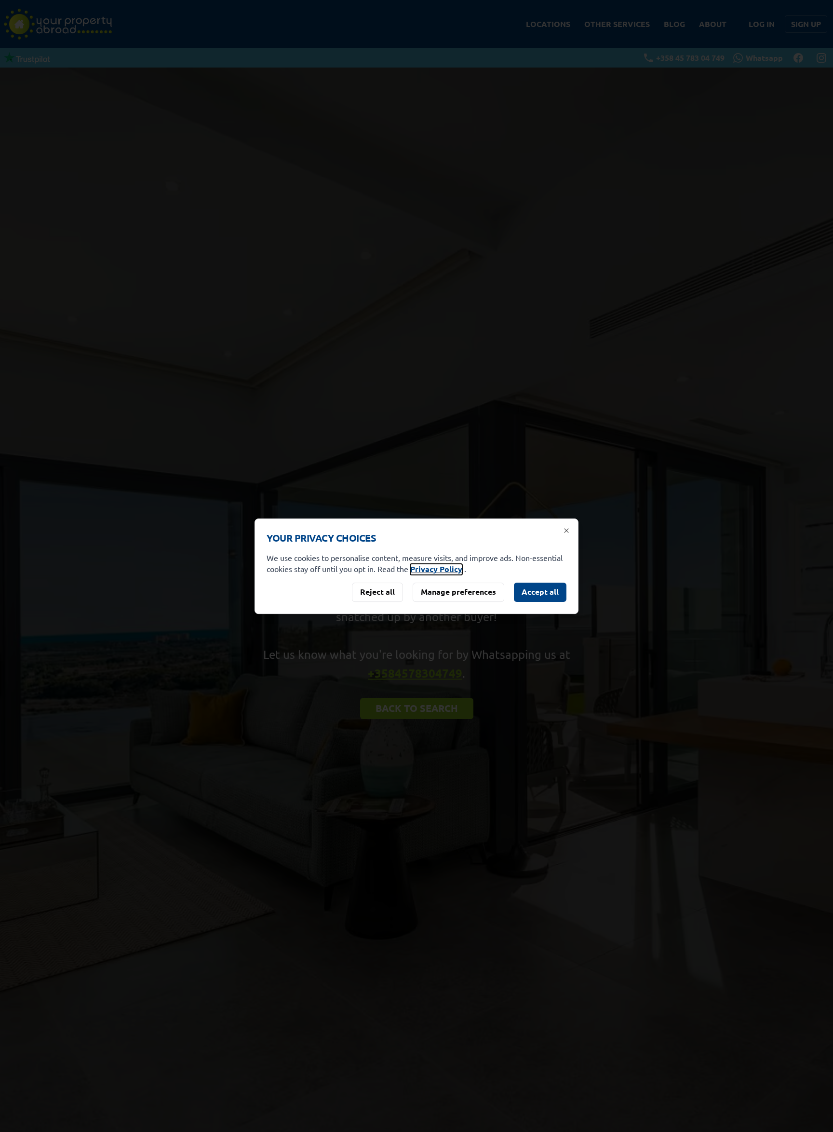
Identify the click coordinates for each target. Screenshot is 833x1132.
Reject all (377, 591)
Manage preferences (458, 591)
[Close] (566, 530)
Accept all (540, 591)
